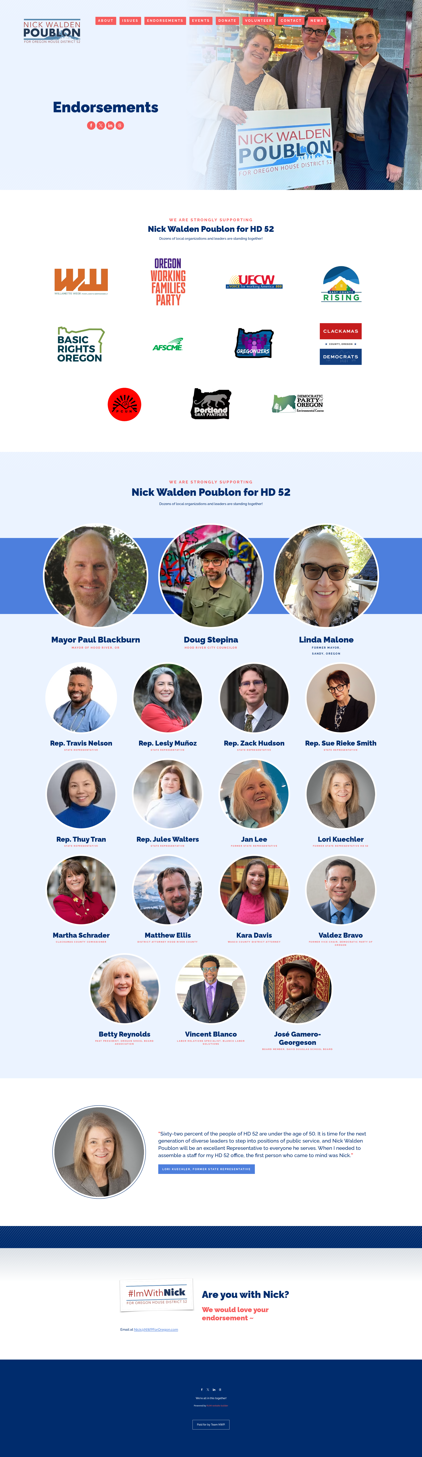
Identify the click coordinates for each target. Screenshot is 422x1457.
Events (201, 21)
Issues (130, 21)
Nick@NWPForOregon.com (156, 1330)
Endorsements (165, 21)
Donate (227, 21)
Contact (291, 21)
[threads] (120, 125)
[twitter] (101, 125)
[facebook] (91, 125)
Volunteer (258, 21)
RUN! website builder (217, 1405)
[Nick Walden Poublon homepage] (52, 31)
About (106, 21)
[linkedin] (110, 125)
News (317, 21)
